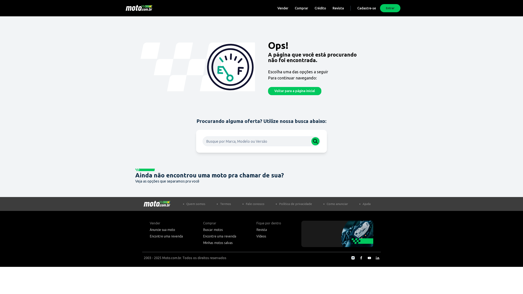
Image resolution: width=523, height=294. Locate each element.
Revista (338, 8)
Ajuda (367, 204)
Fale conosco (255, 204)
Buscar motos (213, 230)
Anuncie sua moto (162, 230)
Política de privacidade (295, 204)
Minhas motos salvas (218, 243)
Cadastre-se (366, 8)
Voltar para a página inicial (294, 91)
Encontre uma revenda (166, 236)
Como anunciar (337, 204)
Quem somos (195, 204)
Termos (225, 204)
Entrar (390, 8)
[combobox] (261, 141)
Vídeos (261, 236)
